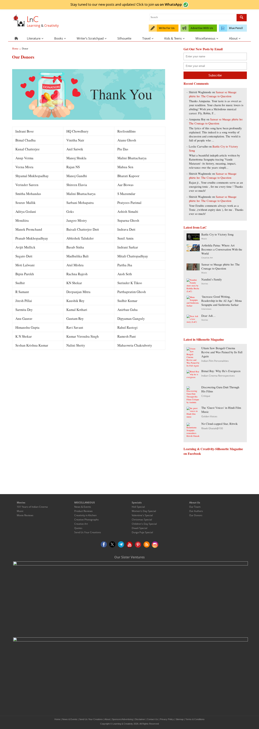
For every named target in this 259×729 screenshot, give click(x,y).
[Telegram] (121, 544)
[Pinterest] (138, 544)
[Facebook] (104, 544)
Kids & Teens (173, 38)
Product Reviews (83, 511)
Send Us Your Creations (87, 532)
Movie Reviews (25, 515)
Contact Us (152, 719)
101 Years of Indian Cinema (32, 506)
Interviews (206, 308)
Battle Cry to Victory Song (217, 234)
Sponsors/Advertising (122, 719)
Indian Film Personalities (215, 361)
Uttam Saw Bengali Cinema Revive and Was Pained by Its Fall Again (221, 352)
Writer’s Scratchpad (90, 38)
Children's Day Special (144, 524)
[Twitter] (112, 544)
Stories (204, 283)
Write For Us (166, 28)
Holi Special (138, 506)
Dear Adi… (208, 316)
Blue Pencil (236, 28)
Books (58, 38)
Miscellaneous (205, 38)
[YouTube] (129, 544)
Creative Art (207, 257)
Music (204, 238)
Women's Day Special (144, 511)
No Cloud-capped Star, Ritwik (219, 424)
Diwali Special (139, 528)
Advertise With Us (202, 28)
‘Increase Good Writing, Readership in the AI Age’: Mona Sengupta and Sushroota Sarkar (221, 301)
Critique (205, 396)
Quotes (78, 528)
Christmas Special (142, 519)
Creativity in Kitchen (85, 515)
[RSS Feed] (146, 544)
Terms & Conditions (195, 719)
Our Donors (195, 515)
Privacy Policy (167, 719)
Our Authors (196, 511)
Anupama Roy (197, 119)
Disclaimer (140, 719)
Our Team (195, 506)
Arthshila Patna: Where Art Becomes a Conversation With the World (221, 249)
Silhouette (124, 38)
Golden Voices (209, 416)
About (233, 38)
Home (57, 719)
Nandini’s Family (211, 279)
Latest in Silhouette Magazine (204, 339)
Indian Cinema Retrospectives (218, 375)
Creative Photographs (86, 519)
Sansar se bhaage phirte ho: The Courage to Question (213, 94)
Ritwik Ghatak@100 (212, 428)
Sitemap (180, 719)
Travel (146, 38)
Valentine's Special (142, 515)
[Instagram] (155, 544)
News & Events (82, 506)
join (165, 4)
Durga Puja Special (142, 532)
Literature (33, 38)
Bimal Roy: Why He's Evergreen (220, 371)
